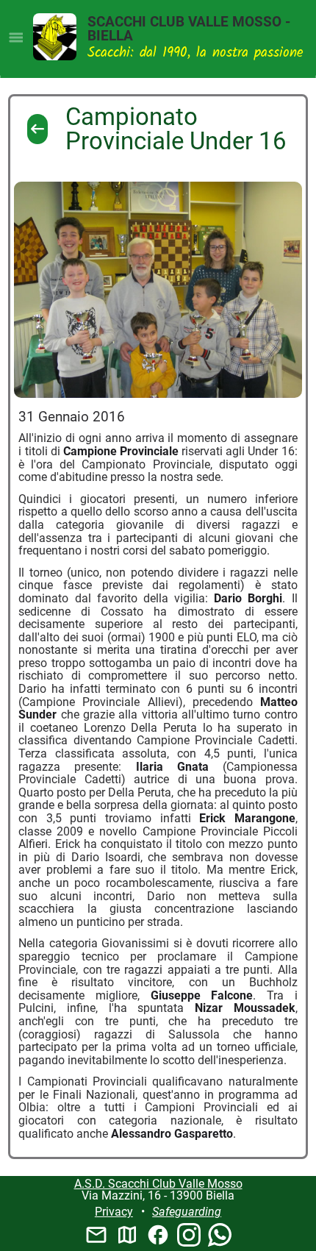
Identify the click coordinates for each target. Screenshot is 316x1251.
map (127, 1235)
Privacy (114, 1212)
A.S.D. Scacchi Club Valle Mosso (158, 1184)
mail (96, 1235)
